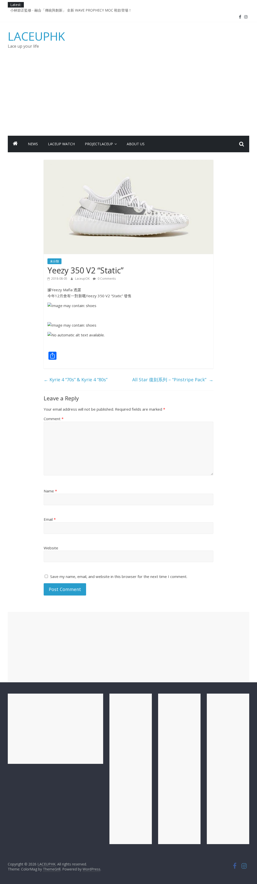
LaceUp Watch (61, 143)
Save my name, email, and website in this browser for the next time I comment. (118, 576)
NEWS (33, 143)
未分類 (54, 261)
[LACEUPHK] (15, 144)
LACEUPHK (36, 36)
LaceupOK (82, 278)
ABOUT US (136, 143)
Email (50, 519)
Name (50, 490)
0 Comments (106, 278)
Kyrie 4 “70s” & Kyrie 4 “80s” (75, 380)
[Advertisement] (128, 98)
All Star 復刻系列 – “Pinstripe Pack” (172, 380)
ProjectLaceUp (99, 143)
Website (51, 547)
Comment (53, 418)
